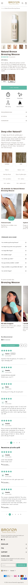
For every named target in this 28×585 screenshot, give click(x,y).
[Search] (22, 3)
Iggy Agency (21, 582)
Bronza (10, 582)
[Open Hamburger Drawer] (2, 3)
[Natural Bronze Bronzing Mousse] (7, 157)
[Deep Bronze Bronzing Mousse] (21, 157)
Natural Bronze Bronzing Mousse (12, 8)
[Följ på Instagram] (4, 539)
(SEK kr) (5, 570)
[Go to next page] (20, 443)
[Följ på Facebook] (1, 539)
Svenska (12, 570)
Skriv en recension (10, 345)
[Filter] (21, 345)
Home (2, 8)
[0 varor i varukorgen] (26, 3)
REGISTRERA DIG (21, 565)
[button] (4, 57)
